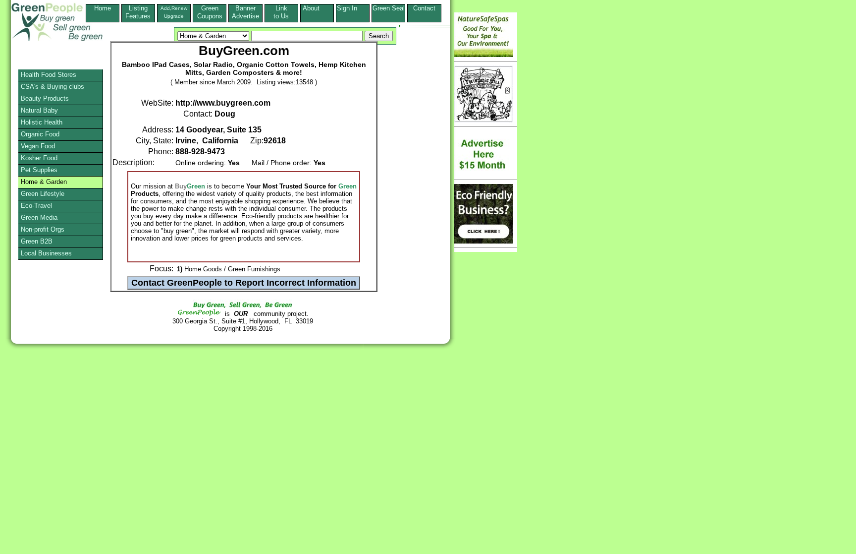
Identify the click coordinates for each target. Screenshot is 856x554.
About (317, 8)
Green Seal (389, 8)
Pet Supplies (39, 170)
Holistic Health (41, 122)
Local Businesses (46, 253)
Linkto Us (281, 12)
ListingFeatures (138, 12)
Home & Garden (44, 181)
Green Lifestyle (42, 193)
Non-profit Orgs (42, 229)
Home (102, 8)
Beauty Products (45, 98)
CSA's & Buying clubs (52, 86)
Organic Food (40, 134)
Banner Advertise (245, 12)
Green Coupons (209, 12)
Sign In (353, 8)
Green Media (39, 217)
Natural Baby (39, 110)
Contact (424, 12)
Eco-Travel (36, 205)
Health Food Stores (48, 74)
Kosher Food (39, 158)
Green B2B (37, 241)
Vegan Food (38, 146)
